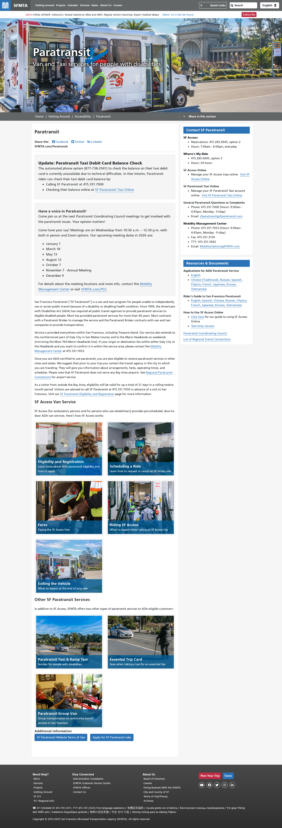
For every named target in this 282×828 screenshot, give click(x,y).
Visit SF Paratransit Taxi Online (222, 195)
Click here (197, 317)
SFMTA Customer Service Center (91, 783)
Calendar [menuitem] (72, 5)
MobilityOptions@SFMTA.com (220, 246)
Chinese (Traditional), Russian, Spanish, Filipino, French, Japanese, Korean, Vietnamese (216, 284)
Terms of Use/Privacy (155, 796)
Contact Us (79, 792)
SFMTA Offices (81, 787)
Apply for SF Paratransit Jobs (112, 737)
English (195, 275)
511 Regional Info (44, 800)
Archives (148, 800)
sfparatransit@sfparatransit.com (221, 216)
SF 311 (37, 796)
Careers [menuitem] (117, 5)
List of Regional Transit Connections (207, 339)
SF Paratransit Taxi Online (114, 190)
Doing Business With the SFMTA (162, 787)
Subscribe (249, 14)
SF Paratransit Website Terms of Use (61, 737)
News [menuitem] (95, 5)
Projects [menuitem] (60, 5)
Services (38, 783)
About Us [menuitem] (105, 5)
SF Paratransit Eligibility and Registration (87, 394)
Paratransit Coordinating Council (205, 333)
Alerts (29, 14)
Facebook (62, 142)
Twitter (79, 142)
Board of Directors (154, 778)
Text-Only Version (202, 326)
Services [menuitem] (85, 5)
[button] (269, 5)
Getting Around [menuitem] (44, 5)
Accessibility (83, 116)
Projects (38, 787)
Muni (37, 778)
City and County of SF (156, 792)
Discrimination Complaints (88, 778)
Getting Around (59, 116)
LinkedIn (96, 142)
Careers (147, 783)
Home (39, 116)
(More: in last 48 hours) (178, 14)
